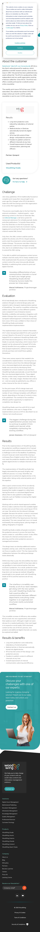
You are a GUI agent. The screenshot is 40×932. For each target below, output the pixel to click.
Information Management (9, 811)
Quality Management (8, 816)
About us (5, 857)
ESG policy (5, 863)
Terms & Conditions (20, 917)
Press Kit (5, 874)
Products (5, 829)
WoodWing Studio (8, 832)
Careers (4, 871)
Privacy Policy (24, 25)
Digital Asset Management (10, 802)
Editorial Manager (11, 218)
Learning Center (7, 877)
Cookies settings (20, 43)
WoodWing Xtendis (8, 841)
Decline (20, 53)
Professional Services (8, 819)
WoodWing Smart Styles (10, 847)
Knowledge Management (9, 814)
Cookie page (9, 27)
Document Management (9, 808)
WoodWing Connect (8, 844)
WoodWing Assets (8, 835)
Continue (20, 48)
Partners (5, 866)
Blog (3, 860)
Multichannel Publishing (9, 805)
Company (5, 854)
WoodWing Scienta (8, 838)
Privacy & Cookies (20, 912)
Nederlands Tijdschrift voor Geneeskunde (16, 66)
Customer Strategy (8, 822)
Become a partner (7, 869)
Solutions (5, 799)
